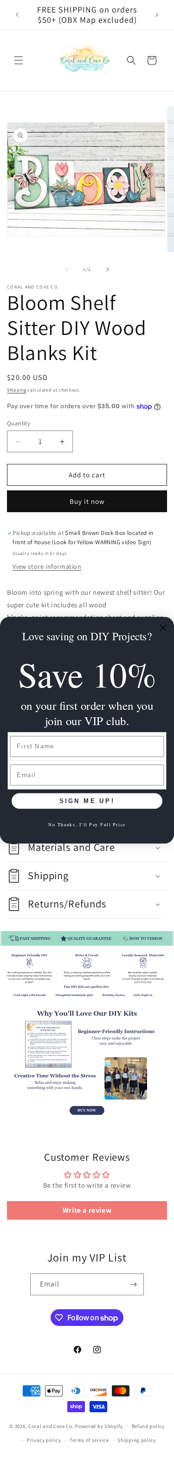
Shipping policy (136, 1440)
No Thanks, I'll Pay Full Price (87, 824)
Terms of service (89, 1440)
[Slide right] (107, 269)
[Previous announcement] (17, 15)
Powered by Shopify (99, 1425)
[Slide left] (67, 269)
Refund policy (148, 1426)
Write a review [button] (87, 1210)
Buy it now (87, 501)
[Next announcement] (157, 15)
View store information (47, 566)
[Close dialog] (163, 628)
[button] (18, 60)
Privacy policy (44, 1440)
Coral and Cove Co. (51, 1425)
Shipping (16, 390)
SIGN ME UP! (87, 801)
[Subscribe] (133, 1284)
